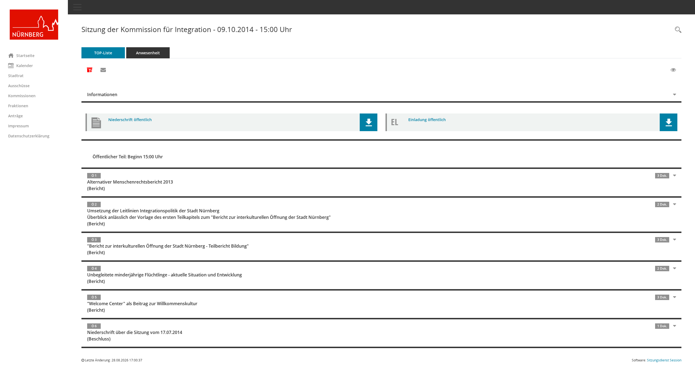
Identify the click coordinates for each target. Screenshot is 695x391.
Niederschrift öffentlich (130, 119)
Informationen (102, 94)
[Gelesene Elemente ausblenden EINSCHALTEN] (673, 70)
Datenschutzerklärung (28, 135)
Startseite (25, 55)
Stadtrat (16, 75)
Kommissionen (22, 95)
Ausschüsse (19, 85)
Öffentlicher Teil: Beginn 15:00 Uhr (128, 157)
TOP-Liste (103, 52)
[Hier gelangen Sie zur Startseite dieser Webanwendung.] (34, 25)
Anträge (15, 115)
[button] (368, 122)
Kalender (24, 65)
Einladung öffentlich (427, 119)
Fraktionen (18, 105)
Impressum (18, 125)
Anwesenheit (148, 52)
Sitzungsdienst (664, 360)
